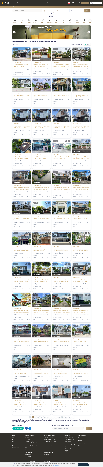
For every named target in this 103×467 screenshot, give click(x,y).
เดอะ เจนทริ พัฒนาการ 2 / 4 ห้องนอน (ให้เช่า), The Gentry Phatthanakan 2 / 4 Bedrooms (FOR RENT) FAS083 (61, 126)
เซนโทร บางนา (47, 448)
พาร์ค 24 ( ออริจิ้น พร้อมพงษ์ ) (31, 443)
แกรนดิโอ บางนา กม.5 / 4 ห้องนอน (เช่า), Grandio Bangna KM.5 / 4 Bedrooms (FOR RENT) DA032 (80, 65)
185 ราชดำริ (46, 454)
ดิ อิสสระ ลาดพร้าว (29, 448)
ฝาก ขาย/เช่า (85, 3)
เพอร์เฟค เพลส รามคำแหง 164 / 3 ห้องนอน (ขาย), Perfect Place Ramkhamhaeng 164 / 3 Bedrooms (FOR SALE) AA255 (41, 280)
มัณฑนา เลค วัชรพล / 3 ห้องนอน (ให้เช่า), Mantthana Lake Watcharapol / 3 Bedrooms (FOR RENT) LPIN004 (61, 96)
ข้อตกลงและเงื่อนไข (82, 435)
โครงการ (39, 3)
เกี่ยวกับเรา (80, 440)
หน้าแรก (18, 3)
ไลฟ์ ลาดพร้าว (28, 449)
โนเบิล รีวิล (27, 439)
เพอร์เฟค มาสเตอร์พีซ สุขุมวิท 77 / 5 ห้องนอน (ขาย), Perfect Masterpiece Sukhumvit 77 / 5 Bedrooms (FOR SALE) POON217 (41, 249)
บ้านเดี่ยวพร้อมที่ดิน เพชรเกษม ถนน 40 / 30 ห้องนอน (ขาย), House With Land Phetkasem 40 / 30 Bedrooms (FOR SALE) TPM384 (81, 372)
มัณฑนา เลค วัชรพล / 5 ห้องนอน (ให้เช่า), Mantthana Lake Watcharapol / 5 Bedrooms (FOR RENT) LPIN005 (41, 96)
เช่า (13, 439)
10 (59, 417)
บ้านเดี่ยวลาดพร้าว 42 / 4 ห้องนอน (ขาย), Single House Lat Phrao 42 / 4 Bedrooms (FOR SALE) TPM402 (41, 342)
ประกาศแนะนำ (24, 3)
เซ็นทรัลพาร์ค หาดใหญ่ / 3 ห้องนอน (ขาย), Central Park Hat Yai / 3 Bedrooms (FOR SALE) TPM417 (21, 342)
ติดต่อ (48, 3)
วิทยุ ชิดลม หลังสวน (48, 452)
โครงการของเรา (15, 447)
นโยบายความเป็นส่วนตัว (82, 438)
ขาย (13, 437)
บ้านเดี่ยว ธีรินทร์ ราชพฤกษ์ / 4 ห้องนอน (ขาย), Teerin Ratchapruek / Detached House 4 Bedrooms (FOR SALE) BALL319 (41, 219)
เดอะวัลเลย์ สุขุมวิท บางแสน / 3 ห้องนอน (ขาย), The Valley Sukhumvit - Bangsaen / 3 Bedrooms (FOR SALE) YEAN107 (81, 311)
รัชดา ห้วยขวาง (28, 452)
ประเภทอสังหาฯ (32, 3)
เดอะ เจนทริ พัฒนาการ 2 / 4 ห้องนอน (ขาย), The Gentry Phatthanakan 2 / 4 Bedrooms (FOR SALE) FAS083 (81, 126)
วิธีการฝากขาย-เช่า (81, 443)
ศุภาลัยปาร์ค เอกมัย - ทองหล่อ (50, 441)
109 (69, 417)
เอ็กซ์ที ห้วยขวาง (28, 454)
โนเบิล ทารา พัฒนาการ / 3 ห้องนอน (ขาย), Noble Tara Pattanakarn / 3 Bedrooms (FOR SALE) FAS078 (21, 157)
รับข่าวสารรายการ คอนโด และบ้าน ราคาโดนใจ (62, 425)
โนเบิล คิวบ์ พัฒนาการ (48, 461)
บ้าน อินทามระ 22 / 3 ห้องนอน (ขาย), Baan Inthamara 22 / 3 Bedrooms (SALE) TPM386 (41, 372)
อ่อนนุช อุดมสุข (28, 459)
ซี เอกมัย (27, 437)
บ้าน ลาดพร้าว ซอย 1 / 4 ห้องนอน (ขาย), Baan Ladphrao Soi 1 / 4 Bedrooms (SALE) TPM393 (21, 372)
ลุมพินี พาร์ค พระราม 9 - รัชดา (50, 439)
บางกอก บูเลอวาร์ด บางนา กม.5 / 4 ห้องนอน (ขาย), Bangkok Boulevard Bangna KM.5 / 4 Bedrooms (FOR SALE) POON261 (21, 280)
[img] (53, 13)
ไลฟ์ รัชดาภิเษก (28, 456)
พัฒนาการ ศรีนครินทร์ (49, 459)
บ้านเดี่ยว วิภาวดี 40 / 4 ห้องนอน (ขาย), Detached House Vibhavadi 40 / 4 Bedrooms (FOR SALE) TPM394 (81, 342)
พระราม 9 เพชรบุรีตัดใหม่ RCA (50, 435)
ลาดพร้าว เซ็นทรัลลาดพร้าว (31, 445)
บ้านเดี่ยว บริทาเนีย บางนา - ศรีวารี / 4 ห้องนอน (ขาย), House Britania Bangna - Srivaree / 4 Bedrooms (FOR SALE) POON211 (61, 249)
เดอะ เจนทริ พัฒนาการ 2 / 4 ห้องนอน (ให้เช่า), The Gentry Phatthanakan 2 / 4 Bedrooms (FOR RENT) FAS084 (22, 126)
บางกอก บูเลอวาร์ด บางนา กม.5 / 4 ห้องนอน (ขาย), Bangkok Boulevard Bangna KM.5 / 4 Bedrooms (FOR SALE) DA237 (21, 96)
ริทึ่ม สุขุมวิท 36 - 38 (29, 441)
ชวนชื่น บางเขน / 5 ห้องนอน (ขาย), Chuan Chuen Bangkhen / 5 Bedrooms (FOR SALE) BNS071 (40, 65)
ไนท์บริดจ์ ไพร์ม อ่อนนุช (30, 461)
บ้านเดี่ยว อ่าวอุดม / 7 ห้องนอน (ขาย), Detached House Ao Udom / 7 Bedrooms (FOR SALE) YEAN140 (41, 311)
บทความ (44, 3)
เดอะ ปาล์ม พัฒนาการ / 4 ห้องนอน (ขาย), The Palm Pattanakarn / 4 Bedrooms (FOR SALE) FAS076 (40, 157)
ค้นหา (87, 10)
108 (65, 417)
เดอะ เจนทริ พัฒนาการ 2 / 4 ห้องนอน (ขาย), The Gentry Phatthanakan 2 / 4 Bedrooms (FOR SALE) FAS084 (41, 126)
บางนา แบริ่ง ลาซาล (48, 445)
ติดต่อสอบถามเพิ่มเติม (17, 425)
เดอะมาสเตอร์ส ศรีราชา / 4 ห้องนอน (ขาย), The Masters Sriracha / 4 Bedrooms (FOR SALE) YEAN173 (81, 280)
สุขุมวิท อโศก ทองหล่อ (30, 435)
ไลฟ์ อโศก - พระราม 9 (48, 437)
